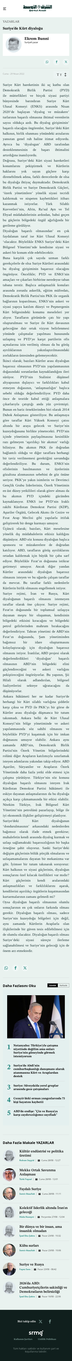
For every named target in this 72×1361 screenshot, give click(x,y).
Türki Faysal (25, 1176)
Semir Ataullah (27, 1190)
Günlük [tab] (52, 982)
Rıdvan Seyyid (26, 1157)
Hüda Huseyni (26, 1213)
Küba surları (29, 1242)
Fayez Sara (24, 1266)
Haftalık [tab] (63, 982)
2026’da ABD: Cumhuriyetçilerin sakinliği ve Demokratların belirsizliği (43, 1284)
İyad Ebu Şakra (27, 1232)
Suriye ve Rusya (31, 1261)
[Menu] (3, 7)
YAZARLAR (11, 18)
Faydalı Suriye (30, 1186)
